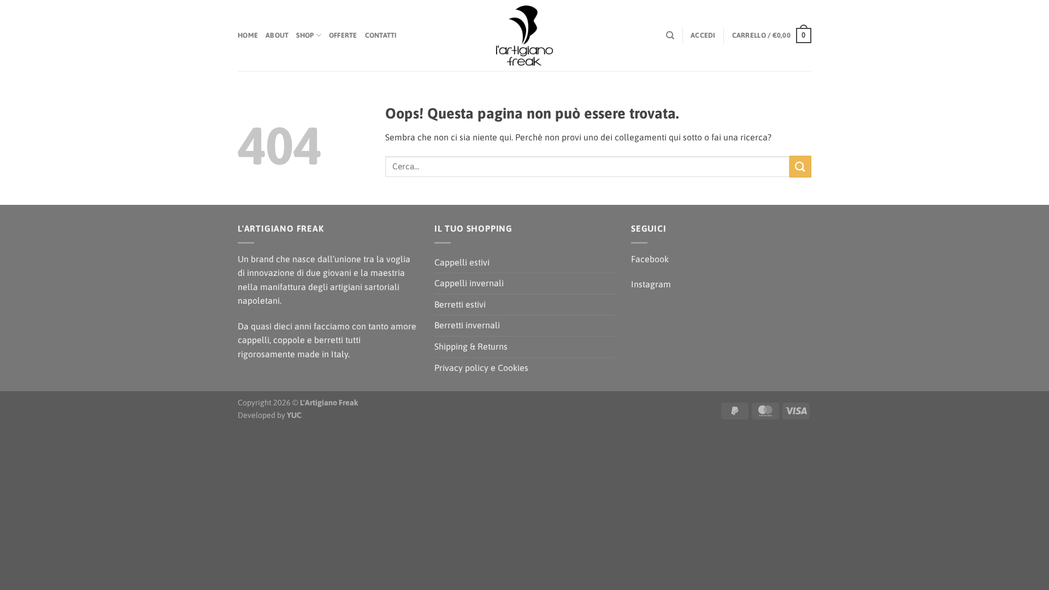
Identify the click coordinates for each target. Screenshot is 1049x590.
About (277, 35)
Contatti (381, 35)
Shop (305, 35)
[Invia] (800, 166)
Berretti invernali (467, 325)
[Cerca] (670, 35)
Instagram (651, 284)
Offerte (343, 35)
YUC (294, 415)
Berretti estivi (460, 304)
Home (248, 35)
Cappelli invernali (469, 283)
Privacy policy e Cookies (481, 368)
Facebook (650, 259)
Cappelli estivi (462, 262)
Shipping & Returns (471, 346)
